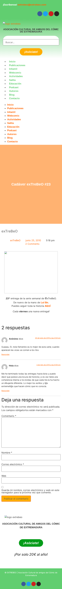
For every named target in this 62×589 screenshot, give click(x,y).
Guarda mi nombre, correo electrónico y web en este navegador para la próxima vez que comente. (30, 491)
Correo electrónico (12, 464)
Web (3, 476)
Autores (13, 91)
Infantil (13, 69)
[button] (31, 102)
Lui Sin (44, 302)
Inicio (12, 61)
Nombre (6, 452)
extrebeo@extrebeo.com (32, 4)
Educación (15, 83)
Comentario (8, 416)
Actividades (16, 76)
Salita (12, 80)
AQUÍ (47, 305)
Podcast (13, 87)
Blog (11, 94)
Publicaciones (17, 65)
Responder (5, 354)
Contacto (14, 98)
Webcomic (15, 72)
